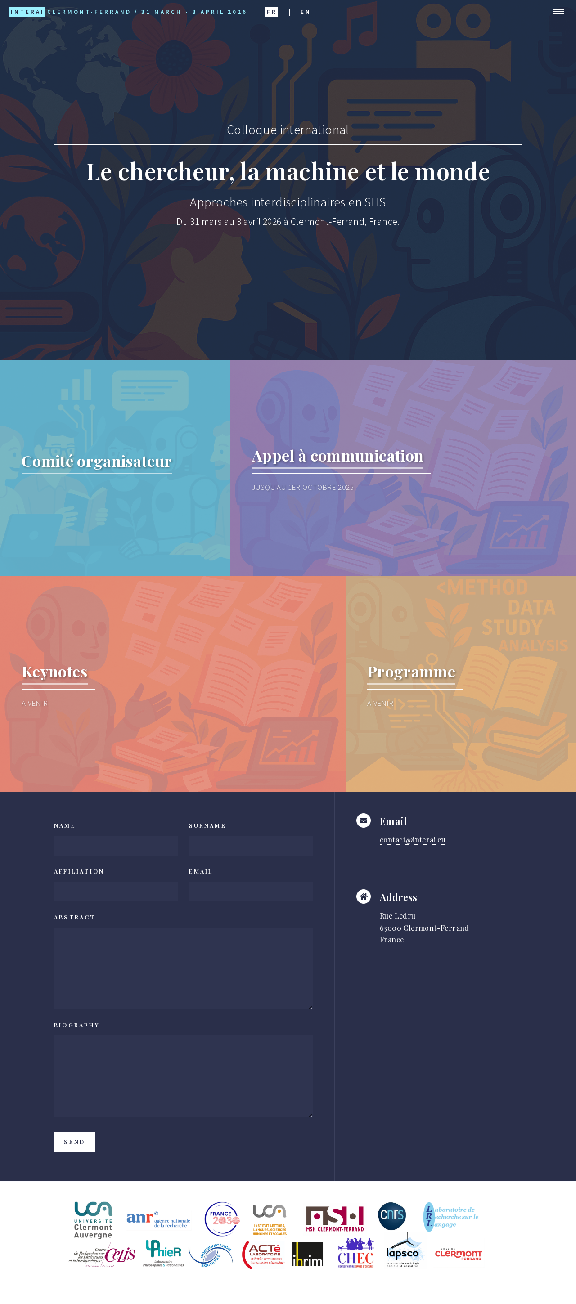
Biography (77, 1025)
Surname (207, 825)
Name (65, 825)
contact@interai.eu (413, 839)
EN (306, 11)
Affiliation (79, 871)
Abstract (75, 917)
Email (201, 871)
